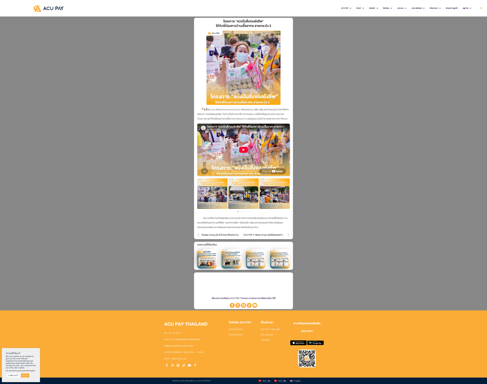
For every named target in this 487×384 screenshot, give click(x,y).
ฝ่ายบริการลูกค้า (452, 8)
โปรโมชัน (386, 8)
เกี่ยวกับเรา (434, 8)
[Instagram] (237, 305)
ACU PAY (344, 8)
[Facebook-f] (232, 305)
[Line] (243, 305)
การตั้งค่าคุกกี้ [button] (13, 375)
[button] (481, 8)
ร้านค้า (358, 8)
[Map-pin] (195, 365)
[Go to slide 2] (240, 211)
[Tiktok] (249, 305)
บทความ (400, 8)
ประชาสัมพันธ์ (417, 8)
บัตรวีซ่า (372, 8)
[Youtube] (254, 305)
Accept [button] (25, 375)
